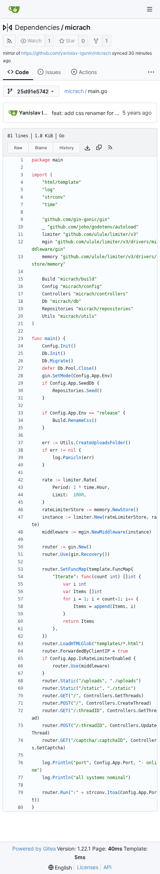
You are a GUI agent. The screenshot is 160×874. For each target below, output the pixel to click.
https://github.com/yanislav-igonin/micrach (66, 53)
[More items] (151, 72)
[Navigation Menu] (149, 9)
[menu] (60, 867)
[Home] (14, 9)
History (67, 147)
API (107, 867)
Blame (41, 147)
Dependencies (37, 27)
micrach (77, 27)
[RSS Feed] (9, 41)
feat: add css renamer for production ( (98, 113)
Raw (18, 147)
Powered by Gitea (34, 848)
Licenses (87, 867)
